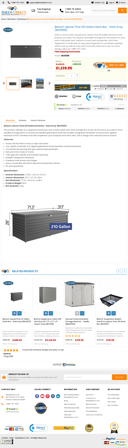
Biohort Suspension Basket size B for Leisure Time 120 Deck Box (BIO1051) (111, 321)
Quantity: (60, 75)
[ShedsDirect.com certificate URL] (64, 364)
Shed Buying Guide (71, 408)
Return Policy (91, 404)
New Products (70, 404)
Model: (58, 55)
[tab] (10, 120)
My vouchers (113, 405)
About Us (89, 395)
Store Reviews (91, 411)
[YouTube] (42, 396)
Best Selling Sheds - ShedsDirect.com (72, 396)
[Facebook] (37, 396)
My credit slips (114, 398)
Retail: (59, 61)
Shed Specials (70, 411)
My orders (112, 402)
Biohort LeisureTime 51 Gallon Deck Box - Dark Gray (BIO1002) (17, 320)
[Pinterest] (48, 396)
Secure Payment (92, 408)
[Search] (122, 10)
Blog (66, 401)
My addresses (113, 395)
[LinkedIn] (58, 396)
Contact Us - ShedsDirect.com (93, 399)
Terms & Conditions (94, 415)
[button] (7, 441)
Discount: (76, 61)
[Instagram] (53, 396)
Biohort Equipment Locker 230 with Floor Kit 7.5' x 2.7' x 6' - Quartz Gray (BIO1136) (47, 321)
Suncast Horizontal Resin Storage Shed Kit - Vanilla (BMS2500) (77, 321)
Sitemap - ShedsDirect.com (71, 416)
